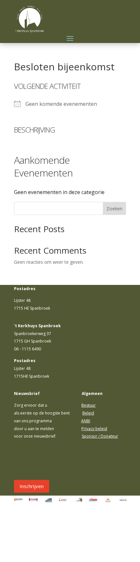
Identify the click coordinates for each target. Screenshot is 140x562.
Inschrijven (32, 486)
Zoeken (114, 208)
